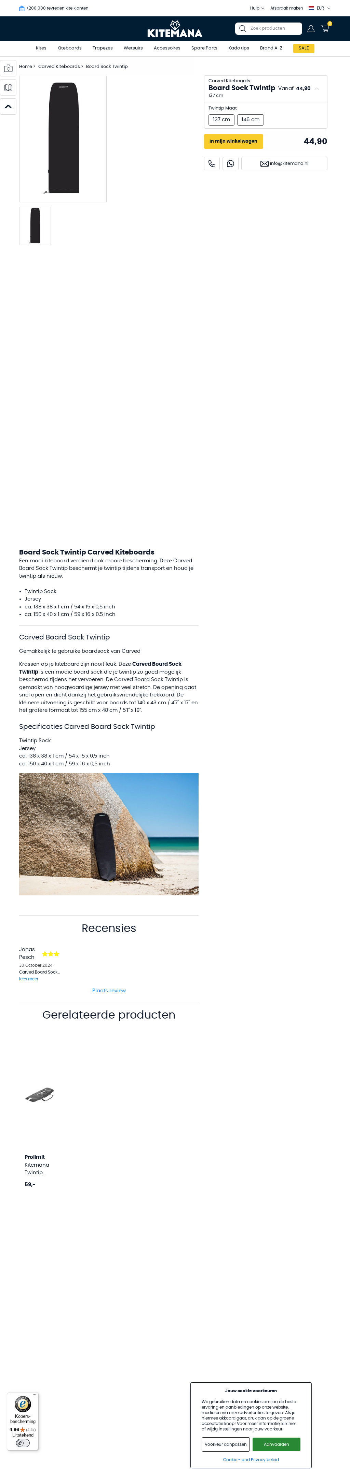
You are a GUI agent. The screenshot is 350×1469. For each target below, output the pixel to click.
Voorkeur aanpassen (226, 1444)
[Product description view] (8, 87)
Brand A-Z (271, 48)
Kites (41, 48)
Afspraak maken (286, 8)
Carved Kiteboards (59, 66)
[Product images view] (8, 68)
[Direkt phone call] (212, 163)
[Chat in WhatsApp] (231, 163)
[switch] (23, 1443)
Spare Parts (204, 48)
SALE (304, 48)
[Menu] (34, 1396)
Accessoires (167, 48)
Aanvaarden (276, 1444)
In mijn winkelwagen (233, 141)
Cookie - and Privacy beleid (251, 1460)
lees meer (28, 979)
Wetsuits (133, 48)
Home (25, 66)
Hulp (254, 8)
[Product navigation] (8, 106)
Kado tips (238, 48)
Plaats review (109, 990)
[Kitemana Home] (175, 28)
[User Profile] (311, 29)
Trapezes (103, 48)
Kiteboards (69, 48)
